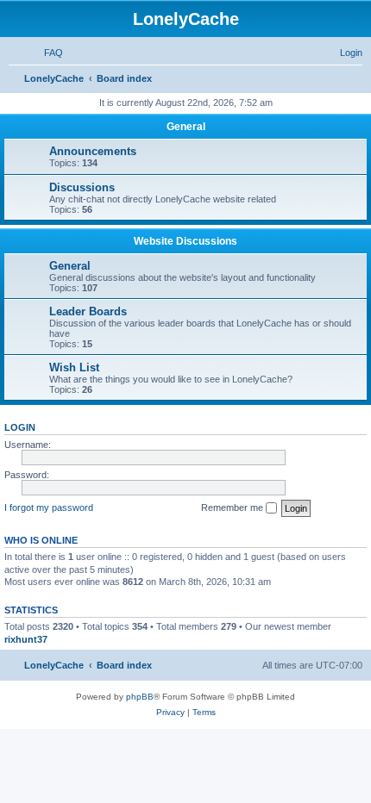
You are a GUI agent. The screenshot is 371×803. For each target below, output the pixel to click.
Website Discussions (185, 241)
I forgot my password (48, 507)
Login (19, 427)
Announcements (92, 151)
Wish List (74, 367)
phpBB (140, 696)
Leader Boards (88, 311)
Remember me (233, 507)
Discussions (82, 187)
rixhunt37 (25, 639)
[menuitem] (45, 52)
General (186, 127)
